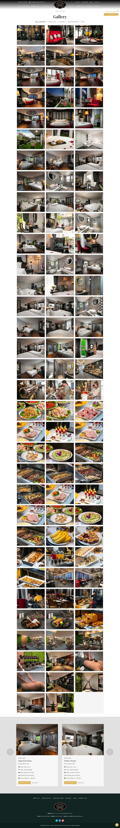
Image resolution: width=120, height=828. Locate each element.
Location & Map (84, 2)
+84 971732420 (58, 816)
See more (34, 782)
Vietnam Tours (89, 6)
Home (19, 6)
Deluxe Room (70, 760)
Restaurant (73, 22)
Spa (83, 22)
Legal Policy (46, 798)
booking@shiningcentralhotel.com (37, 2)
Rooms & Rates (25, 6)
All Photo (40, 22)
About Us (78, 2)
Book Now (97, 6)
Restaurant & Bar (35, 6)
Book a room (24, 782)
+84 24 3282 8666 (23, 2)
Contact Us (97, 2)
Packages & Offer (80, 6)
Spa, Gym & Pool (45, 6)
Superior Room (25, 760)
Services (71, 6)
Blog (75, 798)
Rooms (62, 22)
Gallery (91, 2)
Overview (52, 22)
